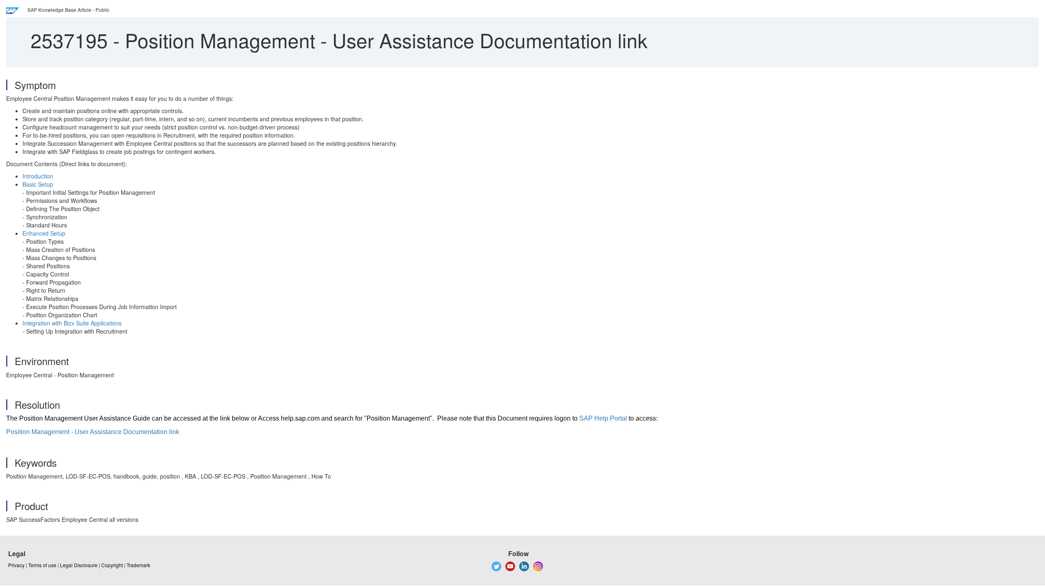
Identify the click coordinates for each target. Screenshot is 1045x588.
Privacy (16, 564)
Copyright (112, 564)
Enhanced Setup (43, 233)
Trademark (138, 564)
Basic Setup (37, 184)
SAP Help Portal (603, 418)
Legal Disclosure (79, 564)
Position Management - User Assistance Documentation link (92, 431)
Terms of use (42, 564)
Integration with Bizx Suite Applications (72, 323)
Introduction (37, 176)
